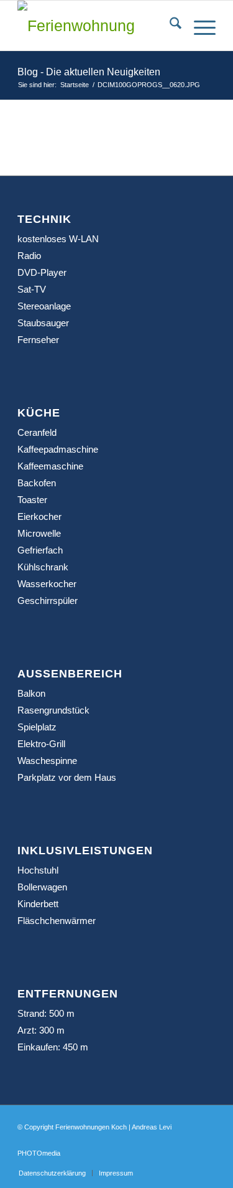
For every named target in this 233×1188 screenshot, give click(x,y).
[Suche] (169, 25)
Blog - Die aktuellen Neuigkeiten (88, 72)
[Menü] (198, 25)
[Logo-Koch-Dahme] (96, 25)
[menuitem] (169, 25)
